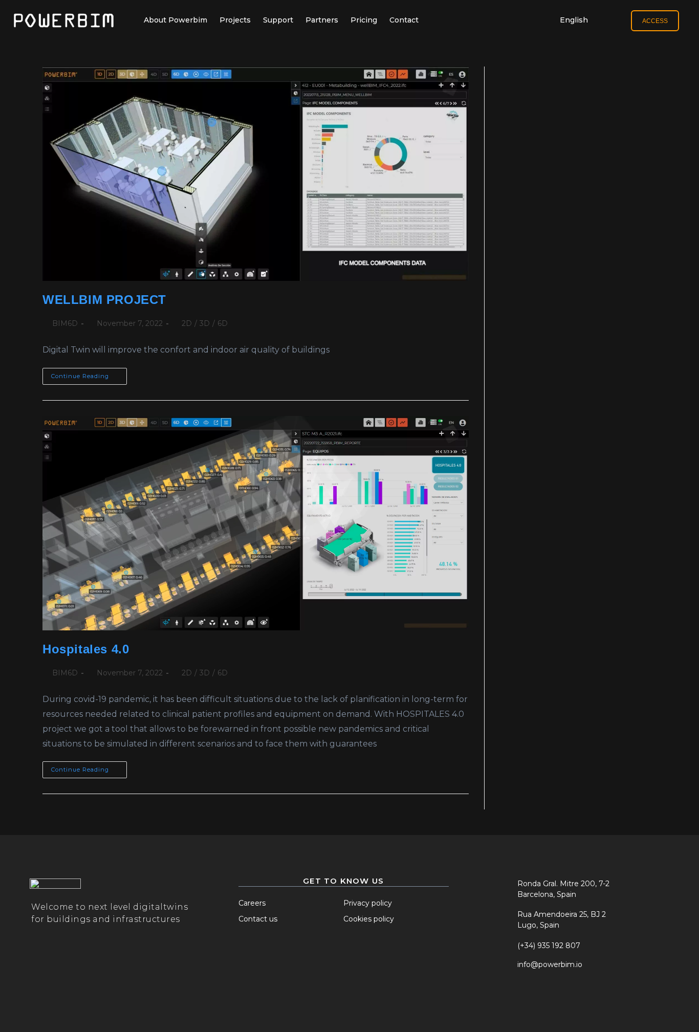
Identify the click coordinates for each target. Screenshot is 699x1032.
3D (205, 323)
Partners (321, 20)
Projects (235, 20)
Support (278, 20)
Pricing (364, 20)
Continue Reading (89, 374)
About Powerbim (175, 20)
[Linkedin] (555, 997)
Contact (404, 20)
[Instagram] (530, 997)
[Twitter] (505, 997)
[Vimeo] (580, 997)
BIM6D (65, 323)
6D (222, 323)
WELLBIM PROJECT (104, 299)
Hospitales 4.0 (85, 649)
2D (187, 323)
